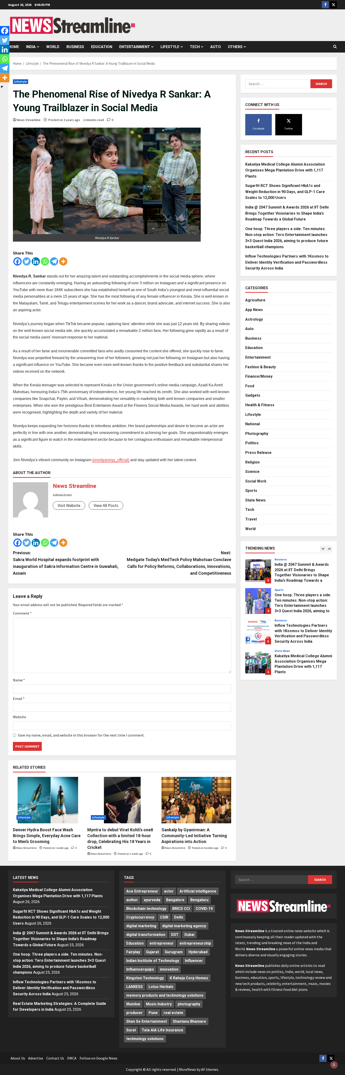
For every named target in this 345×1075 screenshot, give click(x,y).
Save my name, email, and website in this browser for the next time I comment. (81, 735)
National (252, 424)
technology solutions (145, 1039)
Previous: (66, 562)
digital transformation (145, 934)
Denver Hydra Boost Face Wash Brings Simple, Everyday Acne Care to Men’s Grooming (46, 835)
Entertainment (134, 47)
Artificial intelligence (198, 891)
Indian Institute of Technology (152, 960)
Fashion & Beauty (260, 367)
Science (252, 471)
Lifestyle (170, 47)
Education (101, 47)
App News (254, 310)
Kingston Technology (145, 978)
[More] (63, 261)
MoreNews (187, 1069)
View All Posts (106, 505)
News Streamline (29, 120)
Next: (179, 562)
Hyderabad (197, 952)
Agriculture (255, 300)
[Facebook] (17, 261)
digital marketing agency (184, 926)
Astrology (254, 319)
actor (169, 891)
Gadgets (252, 395)
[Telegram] (54, 261)
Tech (195, 47)
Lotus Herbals (161, 986)
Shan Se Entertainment (146, 1021)
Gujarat (152, 952)
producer (134, 1012)
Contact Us (55, 1058)
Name (19, 680)
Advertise (35, 1058)
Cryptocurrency (140, 917)
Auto (215, 47)
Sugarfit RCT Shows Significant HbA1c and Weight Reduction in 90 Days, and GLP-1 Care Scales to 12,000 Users (285, 191)
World (52, 47)
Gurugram (174, 952)
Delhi (178, 917)
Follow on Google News (98, 1058)
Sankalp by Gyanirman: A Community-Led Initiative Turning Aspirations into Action (194, 835)
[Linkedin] (36, 261)
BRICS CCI (181, 908)
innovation (169, 969)
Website (19, 716)
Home (13, 47)
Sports (251, 490)
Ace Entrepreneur (142, 891)
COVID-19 (204, 908)
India (31, 47)
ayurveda (152, 900)
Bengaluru (199, 900)
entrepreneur (162, 943)
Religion (252, 462)
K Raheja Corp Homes (189, 978)
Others (235, 47)
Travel (251, 519)
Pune (153, 1012)
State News (255, 500)
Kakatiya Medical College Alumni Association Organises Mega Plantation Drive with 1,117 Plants (285, 170)
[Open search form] (335, 46)
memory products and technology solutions (164, 995)
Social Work (255, 481)
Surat (131, 1030)
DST (175, 934)
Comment (22, 613)
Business (75, 47)
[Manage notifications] (334, 1064)
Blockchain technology (146, 908)
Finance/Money (258, 376)
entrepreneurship (195, 943)
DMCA (72, 1058)
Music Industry (159, 1004)
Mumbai (133, 1004)
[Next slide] (329, 549)
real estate (173, 1012)
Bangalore (175, 900)
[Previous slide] (323, 549)
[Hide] (2, 87)
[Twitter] (27, 261)
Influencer (194, 960)
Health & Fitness (259, 405)
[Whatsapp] (45, 261)
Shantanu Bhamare (189, 1021)
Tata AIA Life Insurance (162, 1030)
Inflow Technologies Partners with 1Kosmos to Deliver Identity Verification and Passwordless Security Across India (287, 262)
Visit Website (69, 505)
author (132, 900)
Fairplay (133, 952)
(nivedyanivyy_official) (110, 460)
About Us (18, 1058)
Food (249, 386)
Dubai (189, 934)
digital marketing (141, 926)
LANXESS (134, 986)
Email (19, 698)
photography (189, 1004)
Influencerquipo (140, 969)
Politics (252, 443)
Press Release (258, 452)
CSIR (164, 917)
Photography (256, 433)
